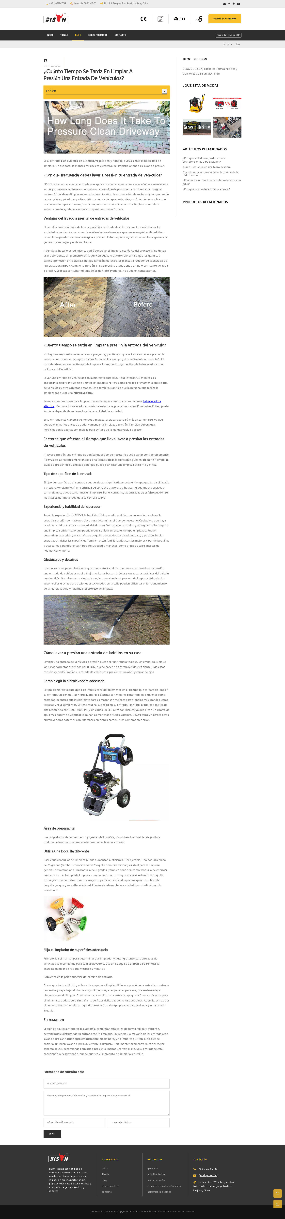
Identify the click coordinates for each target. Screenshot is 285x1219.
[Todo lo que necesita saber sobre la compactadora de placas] (197, 103)
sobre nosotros (97, 35)
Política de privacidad (103, 1212)
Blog (78, 35)
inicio (50, 35)
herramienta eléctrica (159, 1192)
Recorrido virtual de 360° (228, 35)
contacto (120, 35)
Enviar (52, 1134)
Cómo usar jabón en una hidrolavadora (207, 167)
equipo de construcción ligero (164, 1186)
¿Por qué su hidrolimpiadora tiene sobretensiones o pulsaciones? (204, 160)
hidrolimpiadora (156, 1175)
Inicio (226, 44)
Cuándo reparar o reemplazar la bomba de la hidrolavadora (210, 174)
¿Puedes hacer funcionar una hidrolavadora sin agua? (212, 182)
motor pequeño (156, 1180)
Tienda (64, 35)
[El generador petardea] (197, 127)
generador (153, 1169)
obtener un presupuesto (224, 19)
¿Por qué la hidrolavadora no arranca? (206, 189)
